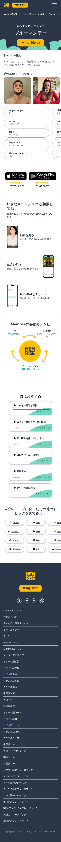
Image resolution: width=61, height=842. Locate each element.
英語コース (9, 757)
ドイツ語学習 (10, 674)
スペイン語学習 (10, 14)
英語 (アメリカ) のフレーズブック (20, 808)
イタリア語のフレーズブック (18, 769)
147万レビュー (42, 185)
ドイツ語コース (11, 725)
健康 (42, 14)
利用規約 (10, 831)
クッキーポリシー (47, 831)
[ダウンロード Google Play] (42, 176)
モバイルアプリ (11, 629)
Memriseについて (12, 610)
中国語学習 (9, 693)
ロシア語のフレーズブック (17, 795)
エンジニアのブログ (13, 655)
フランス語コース (12, 731)
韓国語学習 (9, 706)
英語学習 (7, 699)
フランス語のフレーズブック (18, 789)
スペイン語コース (29, 14)
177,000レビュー (16, 185)
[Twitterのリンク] (27, 600)
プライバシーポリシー (26, 831)
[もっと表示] (54, 5)
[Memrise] (6, 5)
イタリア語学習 (11, 661)
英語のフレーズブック (14, 814)
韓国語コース (10, 763)
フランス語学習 (11, 680)
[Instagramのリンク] (41, 600)
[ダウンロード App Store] (16, 176)
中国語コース (10, 744)
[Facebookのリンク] (19, 600)
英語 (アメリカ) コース (14, 750)
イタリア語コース (12, 712)
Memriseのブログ (12, 648)
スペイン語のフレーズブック (18, 776)
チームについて (11, 642)
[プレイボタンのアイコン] (18, 90)
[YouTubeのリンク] (34, 600)
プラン (6, 636)
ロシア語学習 (10, 687)
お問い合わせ (10, 616)
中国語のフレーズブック (15, 801)
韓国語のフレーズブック (15, 820)
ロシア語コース (11, 738)
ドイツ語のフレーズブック (17, 782)
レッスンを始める (30, 42)
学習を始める (20, 5)
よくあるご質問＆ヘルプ (15, 623)
